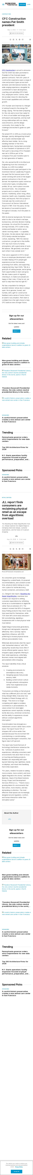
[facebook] (10, 39)
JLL (16, 536)
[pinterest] (19, 39)
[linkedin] (13, 39)
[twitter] (16, 39)
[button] (3, 4)
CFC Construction (8, 70)
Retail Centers (6, 497)
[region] (16, 1168)
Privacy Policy (19, 1166)
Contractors (6, 14)
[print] (30, 39)
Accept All (16, 1171)
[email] (22, 39)
